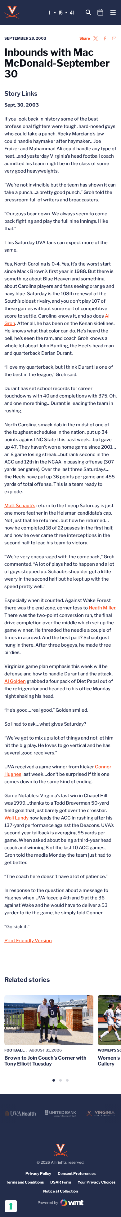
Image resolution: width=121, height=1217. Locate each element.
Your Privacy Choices (96, 1182)
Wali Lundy (16, 818)
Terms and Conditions (25, 1182)
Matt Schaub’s (19, 505)
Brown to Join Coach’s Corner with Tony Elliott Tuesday (45, 1061)
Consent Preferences (77, 1173)
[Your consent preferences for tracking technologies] (11, 1206)
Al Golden (15, 681)
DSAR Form (60, 1182)
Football (14, 1050)
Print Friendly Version (28, 940)
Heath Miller (102, 608)
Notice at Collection (60, 1191)
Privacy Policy (38, 1173)
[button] (53, 1080)
